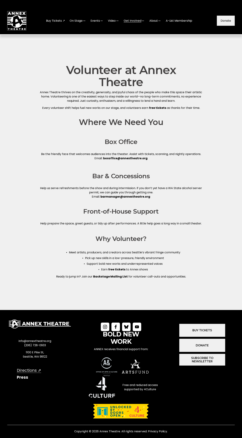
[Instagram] (105, 327)
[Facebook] (115, 327)
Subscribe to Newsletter (202, 359)
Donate (226, 21)
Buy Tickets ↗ (55, 21)
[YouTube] (137, 327)
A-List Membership (179, 21)
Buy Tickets (202, 330)
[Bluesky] (126, 327)
